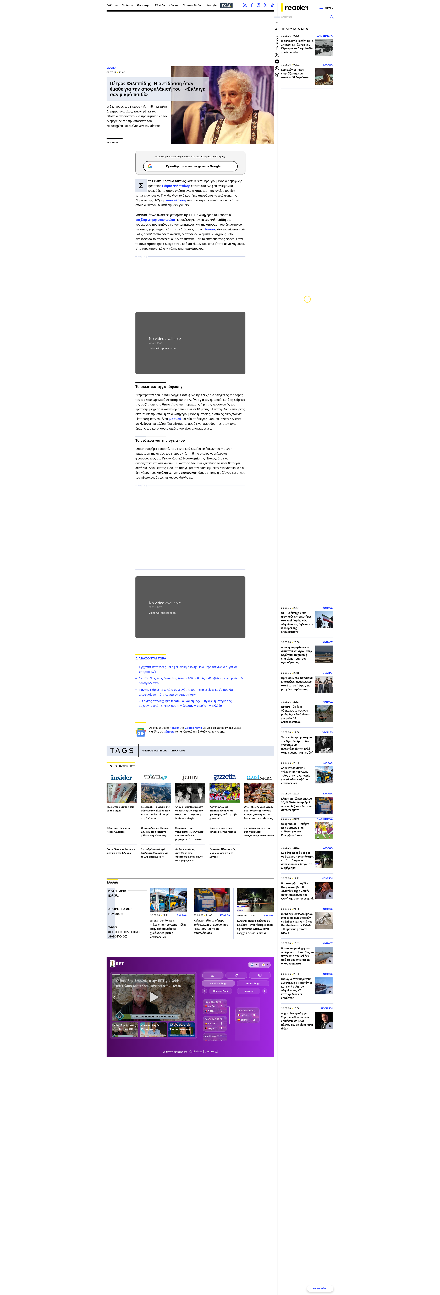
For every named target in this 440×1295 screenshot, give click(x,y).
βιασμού (175, 419)
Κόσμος (174, 5)
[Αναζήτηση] (331, 17)
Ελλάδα (160, 5)
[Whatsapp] (277, 68)
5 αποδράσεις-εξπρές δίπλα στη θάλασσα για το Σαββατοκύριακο (154, 853)
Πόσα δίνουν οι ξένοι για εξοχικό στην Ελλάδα (121, 851)
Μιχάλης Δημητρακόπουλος (155, 219)
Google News (193, 727)
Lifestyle (211, 5)
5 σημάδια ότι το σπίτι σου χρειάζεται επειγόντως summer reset (259, 832)
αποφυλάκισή (176, 200)
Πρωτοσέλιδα (192, 5)
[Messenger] (277, 61)
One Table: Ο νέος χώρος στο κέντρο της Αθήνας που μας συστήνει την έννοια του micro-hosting (258, 812)
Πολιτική (128, 5)
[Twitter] (265, 5)
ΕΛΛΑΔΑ (111, 67)
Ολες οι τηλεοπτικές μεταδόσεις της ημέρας (223, 830)
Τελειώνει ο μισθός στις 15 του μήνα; (120, 808)
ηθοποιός (210, 229)
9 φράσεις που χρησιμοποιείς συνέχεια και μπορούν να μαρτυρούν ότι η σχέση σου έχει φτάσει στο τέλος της (190, 834)
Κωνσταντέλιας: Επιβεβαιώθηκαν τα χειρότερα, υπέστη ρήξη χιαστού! (224, 812)
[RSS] (245, 5)
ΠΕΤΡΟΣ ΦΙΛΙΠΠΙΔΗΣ (155, 750)
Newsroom (115, 913)
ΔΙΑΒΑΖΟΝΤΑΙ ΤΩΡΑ (150, 658)
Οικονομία (144, 5)
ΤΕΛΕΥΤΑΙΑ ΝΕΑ (294, 29)
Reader (174, 727)
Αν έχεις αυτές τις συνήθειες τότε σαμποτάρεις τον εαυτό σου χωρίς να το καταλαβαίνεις (189, 855)
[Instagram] (258, 5)
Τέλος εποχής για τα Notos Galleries (118, 830)
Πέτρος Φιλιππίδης (176, 186)
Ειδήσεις (112, 5)
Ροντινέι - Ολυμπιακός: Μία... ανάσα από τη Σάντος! (223, 853)
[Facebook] (252, 5)
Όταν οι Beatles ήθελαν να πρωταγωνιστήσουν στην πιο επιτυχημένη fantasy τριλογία (189, 812)
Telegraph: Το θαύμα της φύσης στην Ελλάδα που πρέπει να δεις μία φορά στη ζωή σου (155, 812)
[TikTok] (272, 5)
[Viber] (277, 75)
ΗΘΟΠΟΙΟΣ (178, 750)
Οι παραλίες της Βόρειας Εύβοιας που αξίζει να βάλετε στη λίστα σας (155, 832)
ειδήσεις (168, 731)
